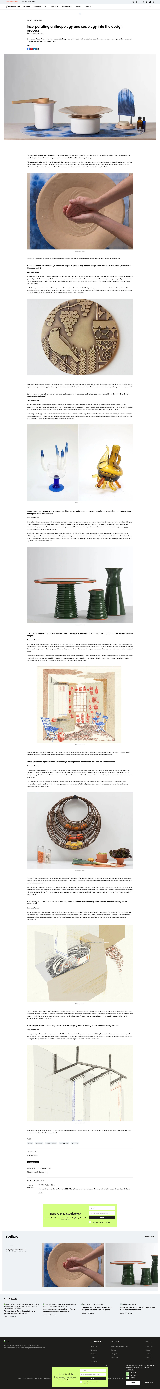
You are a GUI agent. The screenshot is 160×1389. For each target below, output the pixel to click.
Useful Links (33, 1152)
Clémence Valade (32, 1155)
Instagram (149, 1346)
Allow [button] (133, 1382)
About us (94, 1346)
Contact (94, 1357)
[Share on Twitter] (37, 49)
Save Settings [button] (148, 1382)
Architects (114, 1357)
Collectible (39, 1143)
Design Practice (51, 1143)
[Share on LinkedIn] (34, 49)
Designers (114, 1354)
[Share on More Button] (41, 49)
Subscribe (94, 1350)
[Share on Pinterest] (31, 49)
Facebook (149, 1357)
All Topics (94, 1361)
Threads (148, 1354)
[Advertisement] (80, 147)
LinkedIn (148, 1350)
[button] (127, 1373)
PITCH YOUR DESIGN (12, 2)
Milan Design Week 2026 (119, 1346)
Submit (93, 1354)
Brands (113, 1350)
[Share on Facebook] (28, 49)
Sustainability (64, 1143)
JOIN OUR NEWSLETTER (28, 2)
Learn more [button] (130, 1370)
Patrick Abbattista (36, 34)
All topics (75, 1143)
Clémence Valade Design (35, 1172)
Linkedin (40, 1193)
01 (10, 1245)
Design (29, 20)
